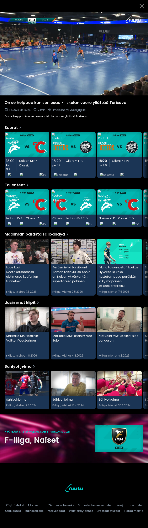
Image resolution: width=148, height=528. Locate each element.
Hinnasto (136, 505)
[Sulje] (142, 6)
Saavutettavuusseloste (94, 505)
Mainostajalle (34, 511)
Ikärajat (120, 505)
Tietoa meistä (133, 511)
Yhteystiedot (56, 511)
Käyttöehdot (15, 505)
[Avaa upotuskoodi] (140, 16)
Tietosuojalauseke (61, 505)
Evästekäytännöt (81, 511)
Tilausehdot (36, 505)
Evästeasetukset (108, 511)
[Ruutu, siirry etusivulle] (74, 488)
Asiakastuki (13, 511)
